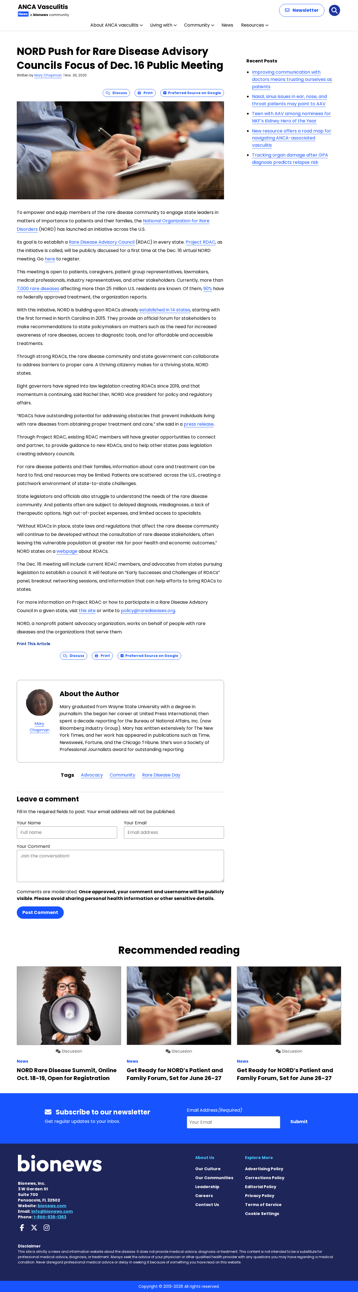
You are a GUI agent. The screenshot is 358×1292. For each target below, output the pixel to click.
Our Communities (214, 1178)
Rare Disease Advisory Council (102, 242)
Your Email (135, 823)
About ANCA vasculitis (114, 25)
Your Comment (33, 846)
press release (199, 424)
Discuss (118, 92)
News (227, 25)
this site (87, 610)
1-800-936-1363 (50, 1217)
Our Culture (208, 1169)
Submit (299, 1121)
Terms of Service (263, 1204)
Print (147, 92)
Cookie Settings (262, 1213)
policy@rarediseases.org (148, 610)
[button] (301, 10)
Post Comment (40, 912)
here (50, 259)
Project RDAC (200, 242)
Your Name (29, 823)
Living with (161, 25)
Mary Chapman (48, 75)
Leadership (207, 1187)
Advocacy (92, 775)
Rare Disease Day (161, 775)
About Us (204, 1157)
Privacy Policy (259, 1195)
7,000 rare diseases (38, 288)
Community (197, 25)
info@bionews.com (52, 1211)
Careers (204, 1195)
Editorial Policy (260, 1187)
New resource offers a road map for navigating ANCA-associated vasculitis (291, 138)
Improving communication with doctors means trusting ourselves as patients (292, 79)
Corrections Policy (264, 1178)
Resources (252, 25)
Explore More (259, 1157)
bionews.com (52, 1206)
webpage (66, 551)
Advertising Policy (264, 1169)
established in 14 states (164, 310)
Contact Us (207, 1204)
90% (207, 288)
